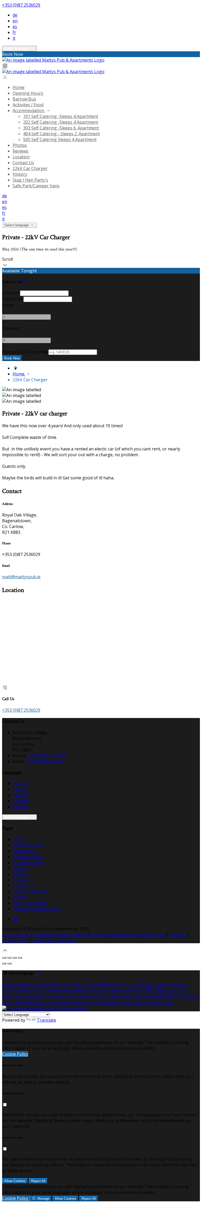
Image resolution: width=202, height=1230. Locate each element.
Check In (10, 293)
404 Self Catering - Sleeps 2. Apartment (61, 134)
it (14, 38)
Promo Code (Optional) (24, 352)
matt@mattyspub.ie (21, 577)
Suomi (148, 984)
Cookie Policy (15, 940)
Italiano (20, 807)
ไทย (123, 996)
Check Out (12, 299)
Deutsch (21, 783)
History (20, 174)
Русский (44, 1002)
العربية (134, 984)
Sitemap (178, 934)
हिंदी (151, 990)
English (20, 789)
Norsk (73, 996)
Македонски (33, 990)
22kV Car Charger (30, 168)
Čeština (139, 990)
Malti (83, 990)
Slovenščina (129, 1002)
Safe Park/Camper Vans (36, 186)
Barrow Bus (24, 99)
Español (20, 795)
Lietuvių (178, 984)
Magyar (162, 990)
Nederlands (91, 996)
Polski (8, 1002)
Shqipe (110, 1002)
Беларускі (121, 990)
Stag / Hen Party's (30, 180)
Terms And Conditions (55, 940)
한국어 (171, 996)
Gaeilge (162, 984)
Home (18, 87)
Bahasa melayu (62, 990)
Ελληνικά (108, 984)
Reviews (20, 151)
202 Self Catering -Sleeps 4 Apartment (60, 122)
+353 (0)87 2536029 (21, 5)
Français (21, 801)
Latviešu (10, 990)
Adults (8, 305)
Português (189, 996)
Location (21, 157)
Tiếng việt (25, 1002)
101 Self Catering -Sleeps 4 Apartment (60, 116)
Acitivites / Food (28, 105)
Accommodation (29, 110)
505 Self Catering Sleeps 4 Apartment (60, 139)
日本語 (158, 996)
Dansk (91, 984)
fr (14, 32)
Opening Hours (28, 93)
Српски (95, 1002)
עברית (43, 996)
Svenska (78, 1002)
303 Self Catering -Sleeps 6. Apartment (61, 128)
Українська (139, 996)
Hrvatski (179, 990)
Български (99, 990)
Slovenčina (153, 1002)
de (15, 15)
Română (61, 1002)
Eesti (123, 984)
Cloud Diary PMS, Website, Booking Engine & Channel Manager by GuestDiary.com (83, 934)
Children (10, 328)
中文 (169, 1002)
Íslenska (57, 996)
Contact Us (23, 162)
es (15, 26)
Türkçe (111, 996)
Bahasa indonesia (19, 996)
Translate (46, 1020)
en (15, 21)
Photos (20, 145)
